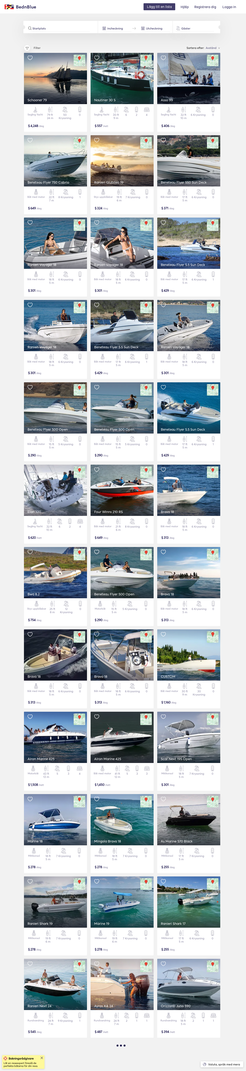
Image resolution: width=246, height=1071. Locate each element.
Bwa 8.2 (34, 594)
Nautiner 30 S (105, 100)
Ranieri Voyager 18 (42, 265)
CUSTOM (168, 676)
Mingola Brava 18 (107, 841)
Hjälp (185, 7)
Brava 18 (167, 512)
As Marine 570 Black (177, 841)
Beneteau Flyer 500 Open (48, 429)
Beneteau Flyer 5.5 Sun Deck (183, 265)
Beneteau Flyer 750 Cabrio (48, 182)
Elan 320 (34, 512)
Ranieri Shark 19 (40, 923)
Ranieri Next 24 (40, 1006)
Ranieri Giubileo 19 (108, 182)
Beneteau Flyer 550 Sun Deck (184, 182)
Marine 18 (35, 841)
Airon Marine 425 (41, 759)
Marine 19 (101, 923)
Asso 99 (167, 100)
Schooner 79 (37, 100)
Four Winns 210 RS (108, 512)
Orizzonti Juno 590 (176, 1006)
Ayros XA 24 (103, 1006)
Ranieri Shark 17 (173, 923)
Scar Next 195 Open (176, 759)
